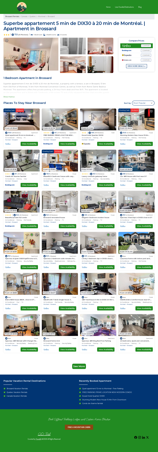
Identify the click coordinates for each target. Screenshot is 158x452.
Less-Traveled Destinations (124, 7)
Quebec (32, 16)
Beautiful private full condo (16, 217)
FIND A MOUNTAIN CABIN (79, 427)
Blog (139, 7)
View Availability (29, 144)
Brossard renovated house (54, 217)
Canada (24, 16)
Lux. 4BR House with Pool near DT (133, 176)
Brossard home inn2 (51, 341)
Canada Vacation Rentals (17, 396)
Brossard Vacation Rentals (17, 389)
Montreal (41, 16)
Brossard (51, 16)
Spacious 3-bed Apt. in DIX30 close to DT (136, 217)
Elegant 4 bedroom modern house (95, 217)
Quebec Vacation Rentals (17, 392)
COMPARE (146, 45)
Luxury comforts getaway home (94, 176)
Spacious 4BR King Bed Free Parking (96, 341)
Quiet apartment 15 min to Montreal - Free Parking (102, 389)
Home (108, 7)
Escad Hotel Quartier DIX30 (92, 135)
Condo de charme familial (15, 176)
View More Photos (13, 67)
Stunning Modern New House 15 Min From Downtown (104, 400)
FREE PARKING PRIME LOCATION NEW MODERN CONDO (107, 392)
